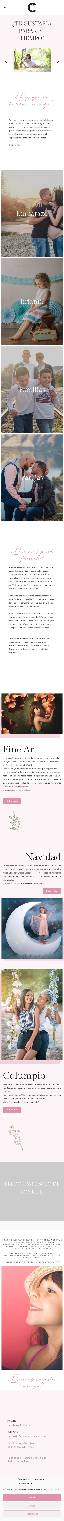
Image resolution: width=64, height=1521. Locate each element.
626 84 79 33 (26, 1446)
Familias (32, 390)
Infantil (32, 302)
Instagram (26, 1425)
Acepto (32, 1497)
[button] (12, 801)
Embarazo (32, 214)
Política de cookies (18, 1461)
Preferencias (32, 1514)
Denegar (32, 1505)
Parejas (32, 478)
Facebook (13, 1425)
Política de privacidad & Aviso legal (27, 1457)
